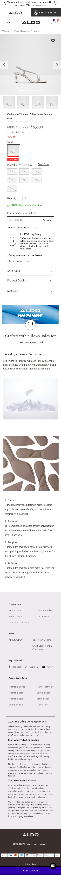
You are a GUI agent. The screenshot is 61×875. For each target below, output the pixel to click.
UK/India (12, 165)
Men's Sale (42, 704)
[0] (52, 22)
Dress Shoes (43, 698)
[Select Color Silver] (13, 151)
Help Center (15, 610)
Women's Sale (16, 692)
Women (5, 31)
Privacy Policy (31, 864)
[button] (4, 64)
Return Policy (46, 610)
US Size (28, 165)
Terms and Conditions (19, 622)
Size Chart (43, 164)
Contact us (44, 616)
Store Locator (15, 616)
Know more (25, 249)
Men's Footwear (45, 686)
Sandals (37, 31)
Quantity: (12, 198)
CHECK (47, 219)
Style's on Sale (16, 704)
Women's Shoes (17, 686)
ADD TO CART (30, 870)
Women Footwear (21, 31)
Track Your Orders (41, 640)
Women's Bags (16, 698)
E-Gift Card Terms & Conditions (42, 647)
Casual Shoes (43, 692)
